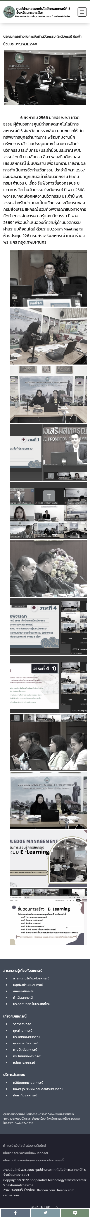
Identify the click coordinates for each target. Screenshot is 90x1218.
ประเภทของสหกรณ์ (26, 1036)
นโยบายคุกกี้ (55, 1160)
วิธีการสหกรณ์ (22, 1023)
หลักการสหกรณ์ (24, 1062)
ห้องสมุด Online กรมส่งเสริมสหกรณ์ (37, 1088)
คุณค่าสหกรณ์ (22, 1030)
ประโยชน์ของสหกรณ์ (27, 1056)
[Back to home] (36, 12)
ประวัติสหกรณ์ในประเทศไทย (31, 1003)
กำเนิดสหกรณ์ (23, 997)
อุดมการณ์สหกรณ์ (25, 1043)
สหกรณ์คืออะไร (23, 991)
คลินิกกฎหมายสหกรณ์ (28, 1082)
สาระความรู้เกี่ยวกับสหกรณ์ (31, 978)
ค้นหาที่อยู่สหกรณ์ (25, 1095)
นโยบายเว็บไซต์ (36, 1145)
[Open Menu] (82, 12)
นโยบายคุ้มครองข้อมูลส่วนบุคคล (24, 1160)
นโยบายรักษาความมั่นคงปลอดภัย (25, 1152)
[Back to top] (56, 1207)
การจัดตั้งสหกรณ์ (25, 1049)
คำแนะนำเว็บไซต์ (14, 1145)
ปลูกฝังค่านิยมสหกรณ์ (28, 984)
